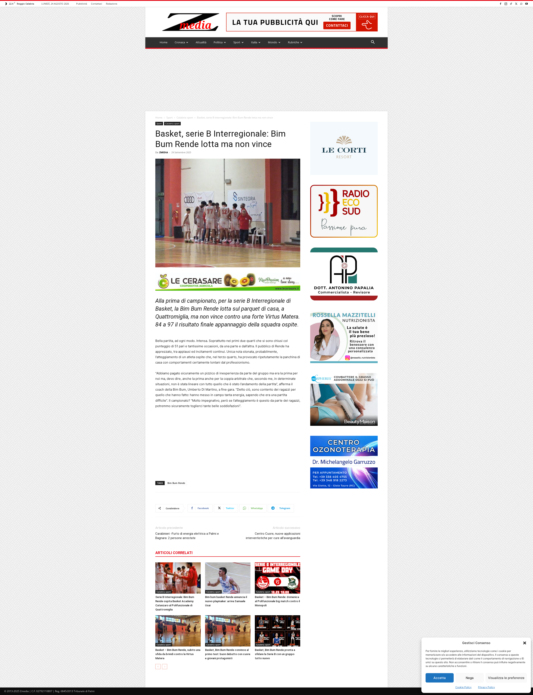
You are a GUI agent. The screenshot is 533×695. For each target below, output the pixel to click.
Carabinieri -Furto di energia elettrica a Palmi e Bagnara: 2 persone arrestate (187, 536)
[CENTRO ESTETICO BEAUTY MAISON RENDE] (344, 399)
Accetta (439, 678)
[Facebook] (500, 3)
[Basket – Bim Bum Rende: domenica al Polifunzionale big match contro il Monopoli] (277, 578)
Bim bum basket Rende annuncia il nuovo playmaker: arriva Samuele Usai (226, 601)
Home (163, 42)
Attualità (201, 42)
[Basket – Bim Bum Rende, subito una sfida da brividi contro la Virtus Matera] (178, 630)
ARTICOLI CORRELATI (174, 553)
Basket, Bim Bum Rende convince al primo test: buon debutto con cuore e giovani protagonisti (227, 654)
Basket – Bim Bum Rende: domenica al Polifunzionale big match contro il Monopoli (277, 601)
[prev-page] (158, 666)
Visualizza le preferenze (506, 678)
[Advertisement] (266, 80)
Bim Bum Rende (176, 483)
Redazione (111, 3)
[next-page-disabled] (164, 666)
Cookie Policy (463, 687)
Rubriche (293, 42)
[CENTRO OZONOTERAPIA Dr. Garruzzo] (344, 462)
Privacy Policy (486, 687)
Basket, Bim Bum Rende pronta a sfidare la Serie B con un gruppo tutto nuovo (275, 654)
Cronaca (180, 42)
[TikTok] (511, 3)
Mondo (272, 42)
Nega (470, 678)
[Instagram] (505, 3)
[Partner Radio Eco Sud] (344, 211)
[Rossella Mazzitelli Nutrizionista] (344, 336)
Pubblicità (81, 3)
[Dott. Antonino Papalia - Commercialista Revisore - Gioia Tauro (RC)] (344, 274)
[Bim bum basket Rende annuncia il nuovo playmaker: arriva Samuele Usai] (227, 578)
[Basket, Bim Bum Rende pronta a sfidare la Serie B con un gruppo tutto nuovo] (277, 630)
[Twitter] (516, 3)
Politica (218, 42)
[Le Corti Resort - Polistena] (344, 148)
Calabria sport (185, 117)
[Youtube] (526, 3)
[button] (525, 643)
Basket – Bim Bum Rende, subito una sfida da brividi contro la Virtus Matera (177, 654)
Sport (236, 42)
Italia (254, 42)
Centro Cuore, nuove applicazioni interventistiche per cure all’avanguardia (273, 536)
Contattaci (96, 3)
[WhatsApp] (521, 3)
